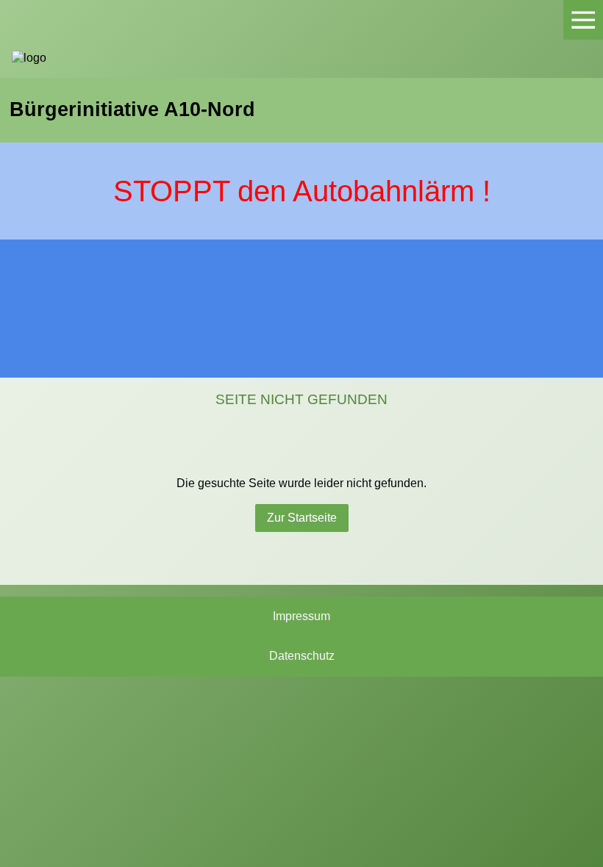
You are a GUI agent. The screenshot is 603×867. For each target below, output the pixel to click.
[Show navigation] (583, 20)
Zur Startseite (302, 517)
